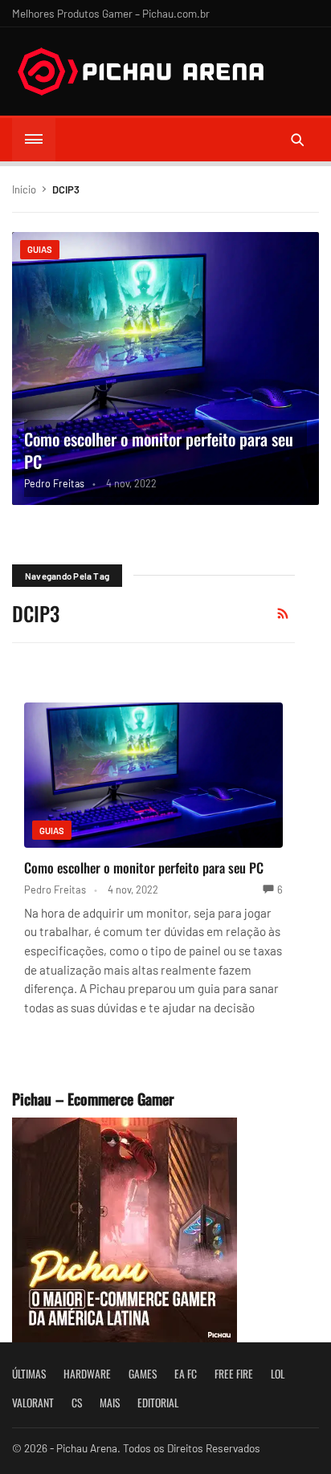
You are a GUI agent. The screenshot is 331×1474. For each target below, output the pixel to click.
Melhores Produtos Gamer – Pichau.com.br (111, 13)
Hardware (87, 1374)
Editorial (157, 1403)
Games (143, 1374)
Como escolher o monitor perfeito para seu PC (158, 450)
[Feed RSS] (283, 613)
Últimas (29, 1374)
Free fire (234, 1374)
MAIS (110, 1403)
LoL (277, 1374)
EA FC (185, 1374)
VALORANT (33, 1403)
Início (24, 189)
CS (77, 1403)
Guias (39, 249)
